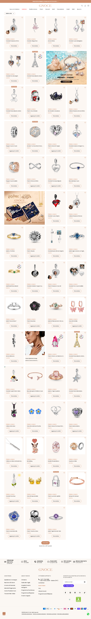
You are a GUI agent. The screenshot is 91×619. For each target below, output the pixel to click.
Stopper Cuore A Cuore (11, 146)
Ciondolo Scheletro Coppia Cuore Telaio (35, 286)
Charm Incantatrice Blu (11, 531)
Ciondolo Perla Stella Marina (75, 391)
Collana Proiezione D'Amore (75, 216)
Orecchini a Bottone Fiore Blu (34, 426)
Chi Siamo (24, 580)
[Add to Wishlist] (22, 17)
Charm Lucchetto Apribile (54, 496)
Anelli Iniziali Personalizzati (12, 286)
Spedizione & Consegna (10, 580)
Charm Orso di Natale (32, 111)
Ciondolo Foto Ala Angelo (12, 76)
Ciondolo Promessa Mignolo (54, 181)
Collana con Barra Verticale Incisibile (14, 461)
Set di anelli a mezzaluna (54, 111)
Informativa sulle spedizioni (63, 614)
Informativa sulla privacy (27, 614)
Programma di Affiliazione (45, 594)
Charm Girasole (30, 251)
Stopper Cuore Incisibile (11, 181)
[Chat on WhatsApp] (88, 614)
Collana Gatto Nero (10, 426)
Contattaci (41, 583)
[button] (14, 10)
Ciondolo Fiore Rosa (10, 496)
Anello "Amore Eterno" (11, 321)
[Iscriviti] (85, 582)
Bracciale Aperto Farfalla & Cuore (35, 391)
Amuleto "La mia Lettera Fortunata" (35, 146)
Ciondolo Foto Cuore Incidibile (76, 286)
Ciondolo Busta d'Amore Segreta (56, 251)
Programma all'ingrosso (27, 593)
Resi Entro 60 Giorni (9, 582)
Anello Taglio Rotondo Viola (54, 531)
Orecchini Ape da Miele (32, 496)
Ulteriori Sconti (42, 591)
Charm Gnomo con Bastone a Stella (56, 356)
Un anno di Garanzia (9, 585)
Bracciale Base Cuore (74, 181)
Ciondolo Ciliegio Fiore (32, 41)
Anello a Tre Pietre (10, 251)
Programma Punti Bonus (27, 590)
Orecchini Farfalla (73, 321)
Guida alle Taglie (25, 582)
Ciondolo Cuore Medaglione (75, 41)
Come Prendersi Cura (10, 591)
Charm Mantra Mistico (74, 426)
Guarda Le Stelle (73, 461)
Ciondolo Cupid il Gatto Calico (13, 391)
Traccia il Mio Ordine (9, 593)
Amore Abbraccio (10, 356)
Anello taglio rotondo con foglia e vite (77, 251)
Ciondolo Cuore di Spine (53, 216)
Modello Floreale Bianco (53, 461)
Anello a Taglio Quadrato (54, 391)
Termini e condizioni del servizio (39, 614)
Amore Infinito (51, 41)
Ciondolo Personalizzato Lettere (34, 76)
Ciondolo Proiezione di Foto (12, 41)
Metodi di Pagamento (10, 588)
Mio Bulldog (29, 461)
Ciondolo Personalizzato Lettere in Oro (77, 356)
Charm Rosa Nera (31, 321)
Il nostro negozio (25, 596)
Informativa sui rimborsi (51, 614)
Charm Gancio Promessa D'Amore (56, 426)
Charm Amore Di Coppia (54, 146)
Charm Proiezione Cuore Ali (54, 286)
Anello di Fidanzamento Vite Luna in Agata (56, 321)
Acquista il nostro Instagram (26, 586)
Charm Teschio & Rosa (32, 531)
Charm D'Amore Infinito (32, 181)
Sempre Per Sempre (74, 496)
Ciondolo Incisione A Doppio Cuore (77, 146)
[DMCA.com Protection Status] (78, 599)
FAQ (39, 588)
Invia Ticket (41, 585)
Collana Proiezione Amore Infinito (77, 111)
